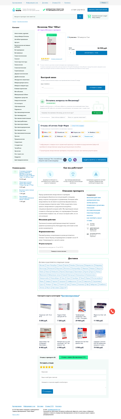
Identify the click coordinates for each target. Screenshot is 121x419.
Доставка (45, 2)
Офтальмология (20, 106)
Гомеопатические (20, 68)
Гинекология (19, 65)
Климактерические (21, 88)
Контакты (67, 2)
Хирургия (18, 157)
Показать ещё (89, 136)
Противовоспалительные (23, 118)
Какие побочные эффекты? (58, 117)
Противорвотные (20, 130)
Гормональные (19, 71)
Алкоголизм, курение (21, 33)
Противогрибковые (21, 121)
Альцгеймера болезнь (22, 36)
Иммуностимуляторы (21, 85)
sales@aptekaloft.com (54, 409)
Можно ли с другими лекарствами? (77, 117)
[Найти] (80, 16)
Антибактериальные (21, 39)
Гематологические (21, 56)
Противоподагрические (22, 127)
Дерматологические (21, 73)
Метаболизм (19, 91)
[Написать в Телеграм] (70, 159)
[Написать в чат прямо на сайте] (65, 159)
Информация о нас (32, 2)
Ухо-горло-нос (19, 154)
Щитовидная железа (21, 160)
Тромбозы (18, 148)
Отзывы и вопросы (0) (56, 58)
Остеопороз (19, 103)
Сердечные (18, 142)
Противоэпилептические (23, 133)
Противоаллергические (22, 112)
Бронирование (17, 2)
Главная (14, 21)
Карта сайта (15, 414)
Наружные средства (21, 97)
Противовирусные (20, 115)
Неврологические (20, 100)
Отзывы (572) (56, 2)
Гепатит (17, 59)
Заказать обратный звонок (98, 9)
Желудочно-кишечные (22, 79)
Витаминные (19, 53)
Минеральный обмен (21, 94)
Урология (18, 151)
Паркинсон (18, 109)
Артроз (17, 42)
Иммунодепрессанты (21, 82)
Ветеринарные (19, 50)
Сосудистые (18, 145)
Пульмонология (20, 139)
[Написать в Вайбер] (75, 159)
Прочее (17, 136)
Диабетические (20, 76)
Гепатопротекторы (21, 62)
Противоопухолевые (22, 21)
